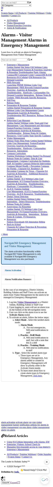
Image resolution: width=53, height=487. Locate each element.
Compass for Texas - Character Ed (32, 171)
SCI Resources (37, 186)
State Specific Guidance (40, 135)
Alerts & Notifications (16, 28)
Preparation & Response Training (21, 105)
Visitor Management (16, 23)
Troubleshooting (26, 72)
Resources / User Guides (18, 135)
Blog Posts (25, 141)
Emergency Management (18, 65)
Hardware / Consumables (34, 92)
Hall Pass (11, 100)
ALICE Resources (25, 194)
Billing (42, 222)
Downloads (19, 222)
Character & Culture (16, 227)
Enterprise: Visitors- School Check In (23, 444)
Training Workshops (16, 156)
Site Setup (25, 67)
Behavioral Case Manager (18, 120)
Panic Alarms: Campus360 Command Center (26, 73)
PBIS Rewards (13, 82)
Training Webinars (36, 13)
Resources (12, 151)
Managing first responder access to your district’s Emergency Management (28, 448)
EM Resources (35, 77)
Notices (10, 222)
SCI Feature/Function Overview (34, 181)
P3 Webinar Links (29, 209)
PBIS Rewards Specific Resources (31, 97)
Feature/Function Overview (19, 25)
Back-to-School (14, 224)
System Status (7, 13)
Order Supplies (44, 454)
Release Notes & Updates (34, 133)
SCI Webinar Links (30, 179)
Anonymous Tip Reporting (19, 206)
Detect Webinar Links (30, 199)
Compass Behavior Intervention (36, 163)
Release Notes (13, 103)
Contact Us (15, 15)
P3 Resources (29, 217)
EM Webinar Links (38, 67)
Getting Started (13, 67)
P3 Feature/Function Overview (34, 212)
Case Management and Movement (35, 125)
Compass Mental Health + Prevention (23, 166)
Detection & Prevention (35, 227)
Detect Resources (27, 201)
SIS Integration (31, 222)
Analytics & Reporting (27, 90)
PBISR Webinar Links (27, 85)
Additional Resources (38, 174)
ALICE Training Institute (18, 189)
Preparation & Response (17, 229)
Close (4, 483)
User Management (15, 70)
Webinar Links (27, 123)
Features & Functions (33, 70)
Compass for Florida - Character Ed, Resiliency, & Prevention (28, 168)
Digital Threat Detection (17, 196)
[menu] (2, 8)
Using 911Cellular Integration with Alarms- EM (28, 442)
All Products (20, 13)
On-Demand (45, 156)
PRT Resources (29, 115)
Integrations (29, 95)
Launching (11, 85)
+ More (4, 234)
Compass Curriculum (16, 153)
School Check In (14, 176)
